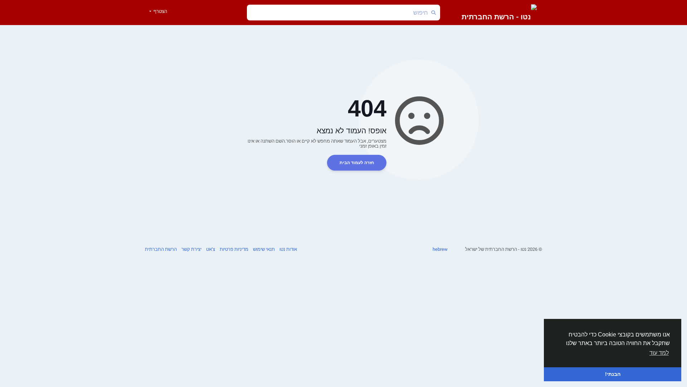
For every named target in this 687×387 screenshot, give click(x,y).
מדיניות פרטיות (233, 249)
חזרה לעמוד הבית (357, 162)
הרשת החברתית (161, 249)
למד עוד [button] (659, 353)
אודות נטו (287, 249)
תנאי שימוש (263, 249)
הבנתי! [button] (612, 374)
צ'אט (210, 249)
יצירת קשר (190, 249)
